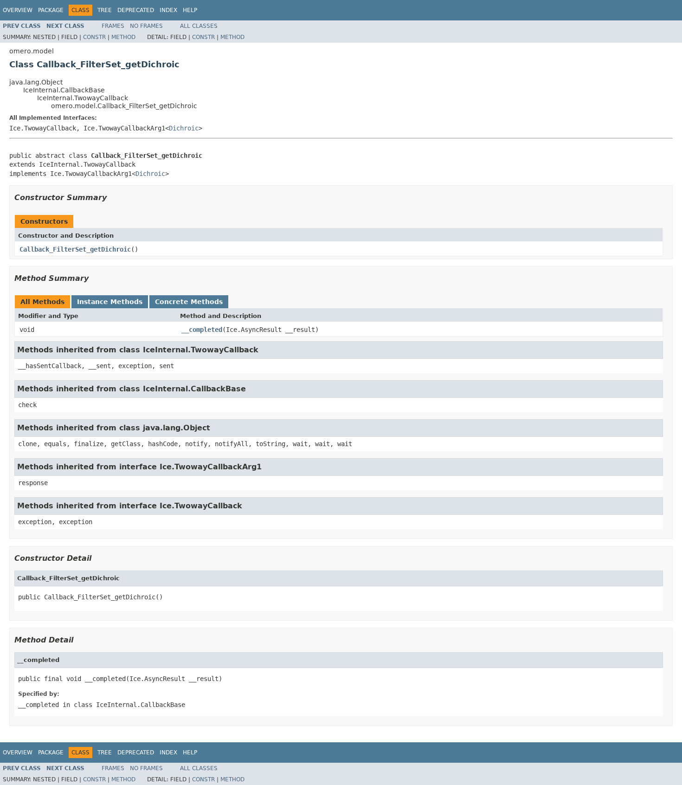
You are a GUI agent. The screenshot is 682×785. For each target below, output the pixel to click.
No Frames (146, 26)
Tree (104, 10)
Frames (113, 26)
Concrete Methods (189, 301)
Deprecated (135, 10)
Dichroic (184, 128)
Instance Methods (109, 301)
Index (168, 10)
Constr (94, 37)
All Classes (199, 26)
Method (123, 37)
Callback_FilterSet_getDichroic (75, 249)
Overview (17, 10)
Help (190, 10)
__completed (201, 329)
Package (51, 10)
